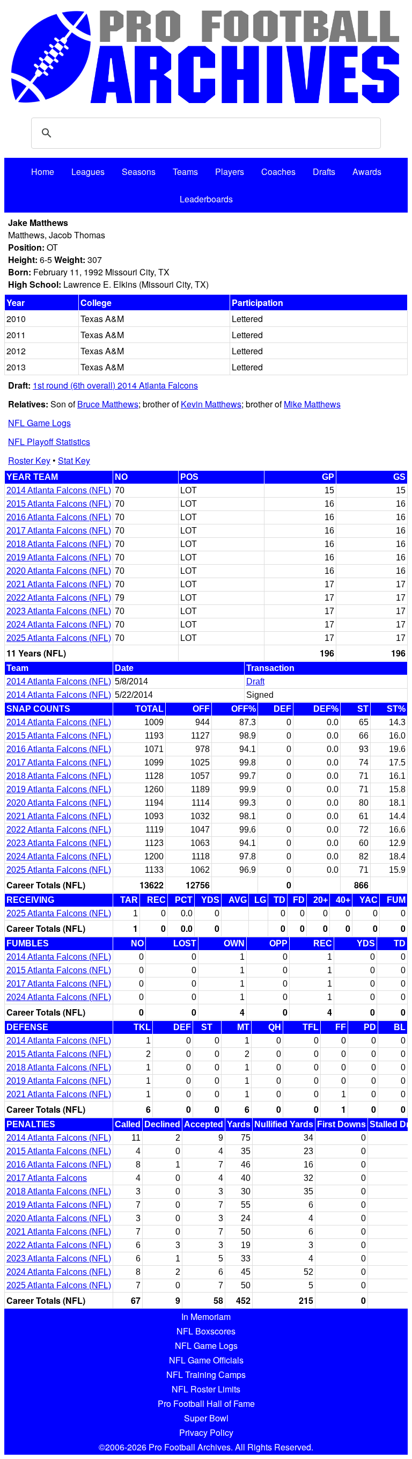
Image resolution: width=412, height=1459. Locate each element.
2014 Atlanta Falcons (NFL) (58, 490)
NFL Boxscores (206, 1331)
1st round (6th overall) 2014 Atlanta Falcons (115, 385)
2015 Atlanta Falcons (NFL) (58, 503)
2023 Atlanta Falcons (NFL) (58, 611)
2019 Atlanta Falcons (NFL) (58, 557)
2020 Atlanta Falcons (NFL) (58, 570)
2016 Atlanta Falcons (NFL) (58, 517)
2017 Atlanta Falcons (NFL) (58, 530)
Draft (255, 681)
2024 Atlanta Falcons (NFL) (58, 624)
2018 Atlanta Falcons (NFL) (58, 544)
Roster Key (29, 460)
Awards (366, 171)
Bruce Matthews (107, 404)
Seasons (139, 171)
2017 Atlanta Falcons (46, 1178)
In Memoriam (206, 1316)
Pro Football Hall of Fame (206, 1403)
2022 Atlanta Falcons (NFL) (58, 597)
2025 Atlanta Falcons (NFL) (58, 638)
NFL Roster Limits (206, 1389)
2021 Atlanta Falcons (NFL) (58, 584)
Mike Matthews (312, 404)
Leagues (88, 171)
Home (42, 171)
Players (229, 171)
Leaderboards (206, 199)
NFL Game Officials (206, 1360)
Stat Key (74, 460)
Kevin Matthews (211, 404)
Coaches (278, 171)
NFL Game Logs (39, 423)
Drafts (324, 171)
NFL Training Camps (206, 1374)
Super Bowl (206, 1418)
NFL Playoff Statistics (49, 441)
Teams (185, 171)
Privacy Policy (206, 1432)
